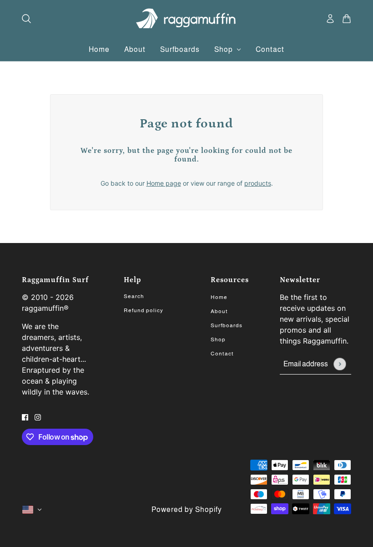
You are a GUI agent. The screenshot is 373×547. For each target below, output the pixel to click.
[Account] (330, 18)
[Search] (26, 18)
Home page (163, 183)
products (257, 183)
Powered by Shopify (186, 509)
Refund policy (143, 310)
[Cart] (346, 18)
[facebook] (25, 416)
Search (134, 296)
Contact (222, 353)
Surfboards (226, 325)
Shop (218, 339)
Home (219, 297)
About (219, 311)
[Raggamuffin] (186, 18)
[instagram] (38, 416)
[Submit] (339, 364)
